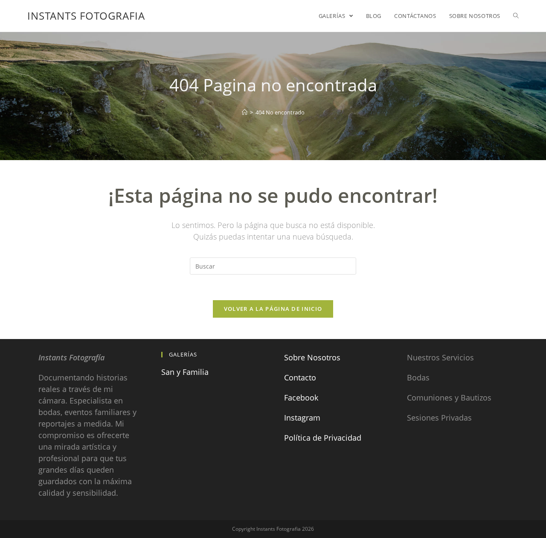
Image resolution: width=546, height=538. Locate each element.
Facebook (301, 397)
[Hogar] (244, 112)
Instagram (302, 417)
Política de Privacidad (322, 438)
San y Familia (185, 372)
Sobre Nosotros (312, 357)
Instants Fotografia (86, 16)
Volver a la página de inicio (273, 309)
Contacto (300, 377)
